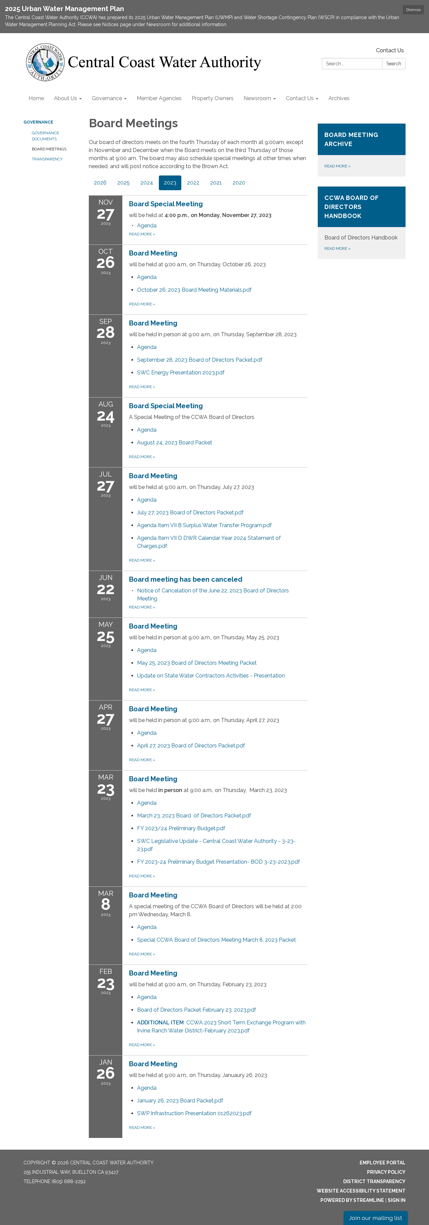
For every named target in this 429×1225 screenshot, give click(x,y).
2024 (146, 182)
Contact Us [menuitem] (300, 98)
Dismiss (413, 9)
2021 (216, 182)
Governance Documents (45, 136)
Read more (142, 234)
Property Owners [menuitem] (213, 98)
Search (393, 63)
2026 (100, 182)
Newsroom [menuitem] (257, 98)
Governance (38, 122)
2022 (193, 182)
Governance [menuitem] (107, 98)
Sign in (397, 1200)
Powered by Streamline (352, 1200)
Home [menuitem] (36, 98)
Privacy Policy (386, 1172)
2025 (123, 182)
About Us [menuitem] (65, 98)
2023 (170, 182)
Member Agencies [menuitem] (159, 98)
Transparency (47, 159)
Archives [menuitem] (339, 98)
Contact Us (390, 50)
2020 (239, 182)
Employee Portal (383, 1162)
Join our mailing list (375, 1217)
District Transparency (374, 1181)
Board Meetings (49, 149)
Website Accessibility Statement (361, 1191)
